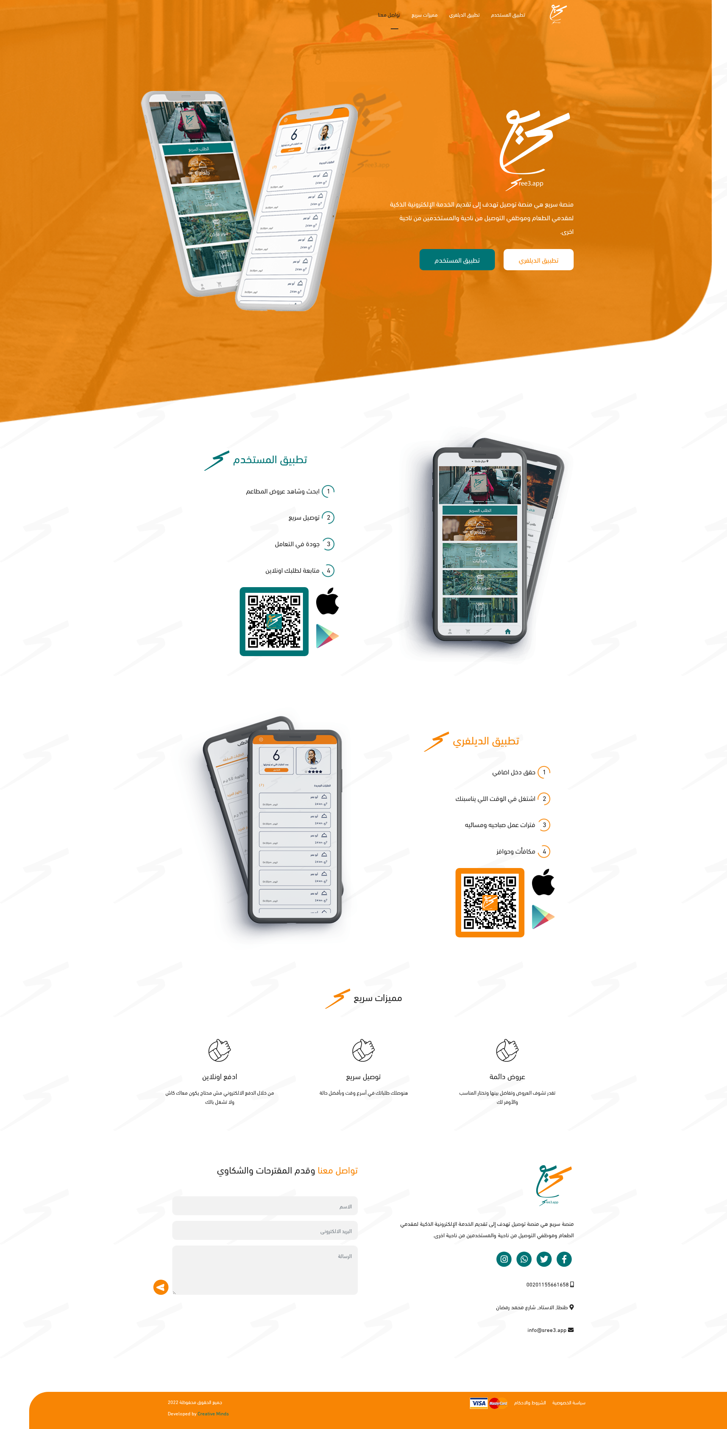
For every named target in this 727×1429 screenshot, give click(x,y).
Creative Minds (213, 1413)
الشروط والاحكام (530, 1402)
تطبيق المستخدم (508, 14)
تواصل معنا (389, 14)
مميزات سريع (425, 14)
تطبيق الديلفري (464, 14)
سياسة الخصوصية (568, 1402)
